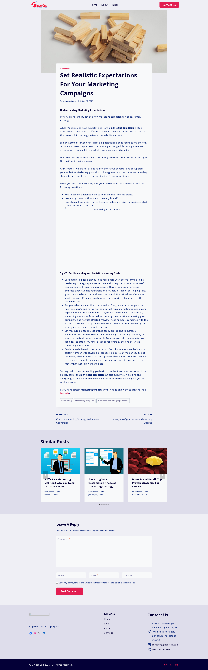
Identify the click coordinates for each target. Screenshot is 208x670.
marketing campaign (84, 400)
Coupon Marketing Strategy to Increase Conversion (77, 418)
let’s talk (64, 393)
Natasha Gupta (69, 101)
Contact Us (169, 4)
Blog (115, 4)
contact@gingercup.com (165, 644)
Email (94, 575)
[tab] (99, 504)
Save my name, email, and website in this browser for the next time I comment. (97, 582)
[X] (171, 664)
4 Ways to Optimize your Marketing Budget (132, 418)
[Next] (162, 475)
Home (93, 4)
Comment (63, 539)
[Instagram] (176, 664)
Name (61, 575)
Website (127, 575)
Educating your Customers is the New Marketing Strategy (102, 483)
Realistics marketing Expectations (113, 400)
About (104, 4)
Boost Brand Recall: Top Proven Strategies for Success (147, 483)
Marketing (65, 68)
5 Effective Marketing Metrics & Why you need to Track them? (59, 483)
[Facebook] (165, 664)
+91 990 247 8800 (161, 649)
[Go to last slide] (45, 475)
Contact (108, 632)
